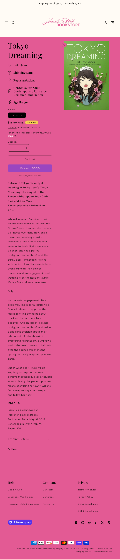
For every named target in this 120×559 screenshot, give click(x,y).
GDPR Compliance (88, 511)
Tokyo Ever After (27, 424)
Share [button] (14, 449)
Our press (48, 496)
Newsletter (49, 504)
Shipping (12, 127)
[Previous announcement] (6, 3)
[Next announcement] (113, 3)
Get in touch (15, 489)
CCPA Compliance (88, 504)
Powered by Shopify (54, 548)
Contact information (103, 552)
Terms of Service (87, 489)
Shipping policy (83, 552)
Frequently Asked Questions (23, 504)
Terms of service (105, 548)
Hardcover (18, 116)
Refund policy (72, 548)
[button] (6, 22)
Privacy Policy (85, 496)
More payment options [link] (30, 175)
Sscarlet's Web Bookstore (33, 548)
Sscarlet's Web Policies (21, 496)
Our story (48, 489)
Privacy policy (88, 548)
